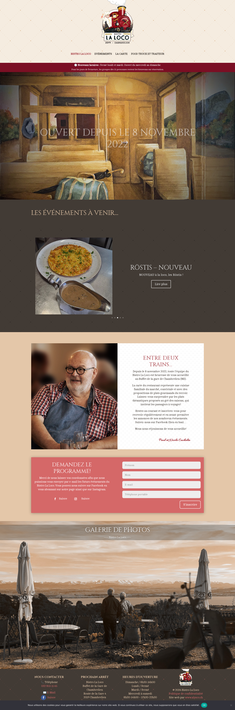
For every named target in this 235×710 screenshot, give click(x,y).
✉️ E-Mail (49, 692)
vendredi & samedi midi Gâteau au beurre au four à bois (161, 266)
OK (204, 705)
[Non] (231, 705)
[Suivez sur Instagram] (75, 498)
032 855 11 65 (49, 686)
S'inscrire (190, 504)
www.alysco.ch (194, 697)
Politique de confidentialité (186, 693)
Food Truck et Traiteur (147, 53)
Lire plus (161, 293)
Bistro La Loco (81, 53)
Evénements (103, 53)
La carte (121, 53)
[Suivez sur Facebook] (55, 498)
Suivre (63, 498)
